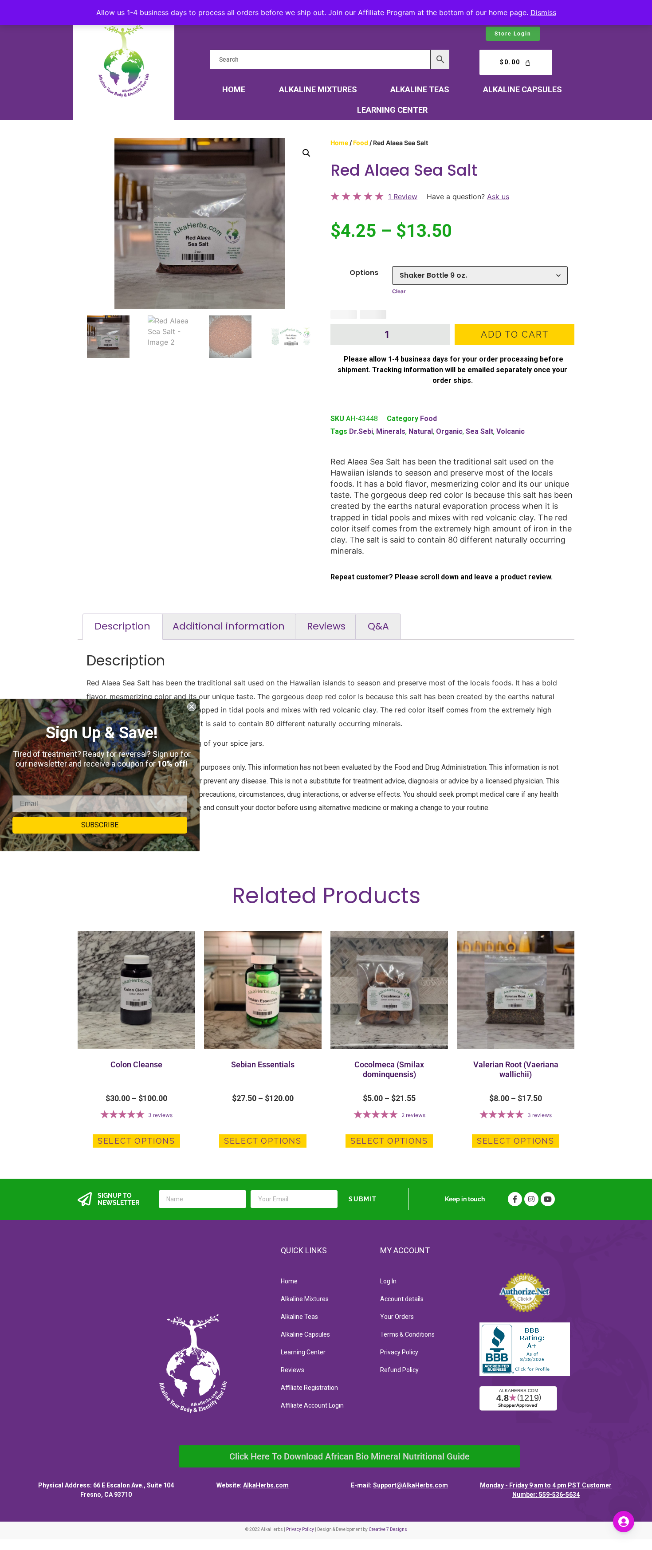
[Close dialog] (191, 706)
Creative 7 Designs (388, 1529)
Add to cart (515, 334)
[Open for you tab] (623, 1521)
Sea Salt (479, 431)
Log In (388, 1281)
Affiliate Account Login (312, 1405)
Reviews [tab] (326, 626)
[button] (306, 153)
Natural (420, 431)
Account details (402, 1298)
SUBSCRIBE (99, 825)
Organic (449, 431)
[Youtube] (548, 1199)
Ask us (498, 196)
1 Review (402, 196)
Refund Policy (399, 1369)
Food (360, 142)
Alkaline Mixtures (318, 89)
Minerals (390, 431)
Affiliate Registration (309, 1387)
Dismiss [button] (543, 12)
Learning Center (392, 109)
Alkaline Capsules (522, 89)
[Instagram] (531, 1199)
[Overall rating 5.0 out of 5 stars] (357, 197)
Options (364, 272)
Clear (399, 291)
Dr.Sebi (361, 431)
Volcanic (510, 431)
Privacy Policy (399, 1352)
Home (233, 89)
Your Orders (397, 1316)
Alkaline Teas (419, 89)
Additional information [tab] (229, 626)
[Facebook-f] (515, 1199)
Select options (136, 1140)
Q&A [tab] (378, 626)
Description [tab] (122, 626)
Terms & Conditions (407, 1334)
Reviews (292, 1369)
